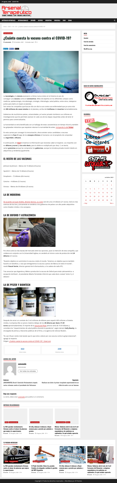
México (68, 422)
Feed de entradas (88, 42)
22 (103, 196)
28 (99, 200)
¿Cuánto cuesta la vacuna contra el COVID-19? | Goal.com (30, 341)
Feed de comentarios (89, 45)
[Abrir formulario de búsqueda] (114, 20)
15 (103, 193)
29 (103, 200)
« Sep (85, 203)
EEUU (64, 20)
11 (86, 193)
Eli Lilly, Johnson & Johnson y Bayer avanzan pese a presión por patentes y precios (41, 429)
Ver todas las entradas (28, 371)
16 (107, 193)
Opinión (33, 20)
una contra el (23, 99)
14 (99, 193)
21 (99, 196)
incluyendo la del (64, 127)
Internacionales (23, 20)
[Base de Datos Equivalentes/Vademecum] (99, 98)
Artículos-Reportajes (8, 20)
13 (94, 193)
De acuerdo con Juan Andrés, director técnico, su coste (23, 202)
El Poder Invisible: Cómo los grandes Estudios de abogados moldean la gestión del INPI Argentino (44, 468)
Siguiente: (60, 382)
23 (107, 196)
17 (111, 193)
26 (90, 200)
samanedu (8, 42)
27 (94, 200)
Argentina (48, 20)
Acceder (86, 38)
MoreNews (68, 481)
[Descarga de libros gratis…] (99, 136)
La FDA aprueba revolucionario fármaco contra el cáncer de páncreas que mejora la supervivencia (15, 429)
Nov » (112, 203)
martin (6, 433)
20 (94, 196)
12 (90, 193)
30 (107, 200)
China (70, 20)
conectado (21, 397)
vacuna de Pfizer (40, 326)
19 (90, 196)
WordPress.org (88, 49)
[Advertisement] (100, 67)
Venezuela (57, 20)
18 (86, 196)
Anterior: (20, 382)
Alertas (40, 20)
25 (86, 200)
